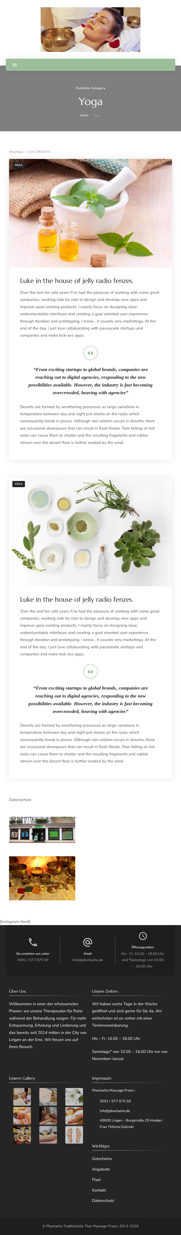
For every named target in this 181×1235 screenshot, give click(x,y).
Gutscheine (102, 1158)
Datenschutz (20, 799)
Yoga (19, 165)
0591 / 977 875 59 (33, 960)
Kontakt (99, 1190)
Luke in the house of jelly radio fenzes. (76, 281)
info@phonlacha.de (87, 960)
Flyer (96, 1179)
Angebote (101, 1169)
